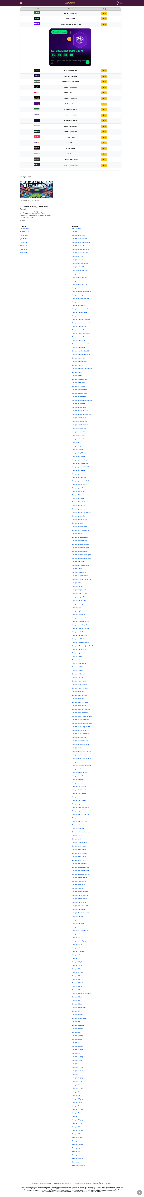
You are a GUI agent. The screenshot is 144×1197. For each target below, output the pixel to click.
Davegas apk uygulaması (80, 263)
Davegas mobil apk (78, 691)
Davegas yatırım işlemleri (80, 895)
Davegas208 (76, 1032)
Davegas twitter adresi (79, 825)
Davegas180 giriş (77, 972)
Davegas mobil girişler (79, 705)
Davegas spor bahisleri (79, 800)
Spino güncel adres (78, 1155)
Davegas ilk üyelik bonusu (80, 575)
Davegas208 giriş (77, 1035)
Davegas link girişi (77, 670)
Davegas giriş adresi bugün (80, 463)
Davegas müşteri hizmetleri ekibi (82, 723)
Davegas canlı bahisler (79, 326)
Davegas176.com (77, 934)
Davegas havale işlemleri (79, 540)
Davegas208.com (77, 1039)
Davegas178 (76, 948)
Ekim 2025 (23, 249)
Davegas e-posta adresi (79, 417)
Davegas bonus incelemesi (80, 298)
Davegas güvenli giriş (78, 505)
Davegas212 (76, 1074)
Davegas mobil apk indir (79, 695)
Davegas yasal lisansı (78, 884)
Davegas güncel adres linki (80, 481)
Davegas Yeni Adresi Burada (81, 913)
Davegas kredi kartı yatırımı (80, 642)
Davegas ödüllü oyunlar (79, 737)
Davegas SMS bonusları (79, 786)
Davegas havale (77, 533)
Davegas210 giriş (77, 1056)
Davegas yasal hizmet (79, 881)
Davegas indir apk (77, 586)
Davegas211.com (77, 1070)
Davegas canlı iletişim (78, 358)
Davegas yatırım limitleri (79, 898)
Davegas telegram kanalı (79, 821)
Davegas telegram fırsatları (80, 818)
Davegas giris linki (77, 474)
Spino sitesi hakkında (78, 1165)
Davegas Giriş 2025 (78, 449)
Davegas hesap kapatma (79, 551)
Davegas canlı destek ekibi (80, 344)
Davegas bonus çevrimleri (80, 295)
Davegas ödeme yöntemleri (80, 733)
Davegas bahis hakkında (79, 277)
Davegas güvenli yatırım (79, 519)
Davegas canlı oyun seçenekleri (82, 368)
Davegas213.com (77, 1092)
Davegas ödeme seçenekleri (81, 726)
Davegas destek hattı (78, 403)
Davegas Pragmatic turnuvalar (81, 765)
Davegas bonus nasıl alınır (80, 302)
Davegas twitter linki (78, 828)
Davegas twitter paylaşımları (81, 832)
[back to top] (139, 1192)
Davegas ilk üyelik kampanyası (81, 579)
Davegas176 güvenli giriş (80, 930)
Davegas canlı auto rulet (79, 312)
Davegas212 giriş (77, 1078)
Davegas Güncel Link (78, 495)
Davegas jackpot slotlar (79, 597)
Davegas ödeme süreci (79, 730)
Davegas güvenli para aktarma (81, 512)
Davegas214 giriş (77, 1099)
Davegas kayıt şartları (79, 614)
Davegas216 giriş (77, 1120)
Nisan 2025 (23, 252)
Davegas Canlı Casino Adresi (81, 333)
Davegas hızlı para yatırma (80, 565)
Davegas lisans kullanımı (79, 684)
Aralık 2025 (23, 242)
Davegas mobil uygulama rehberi (82, 716)
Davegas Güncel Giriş (79, 491)
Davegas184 (76, 1011)
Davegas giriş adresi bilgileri (80, 460)
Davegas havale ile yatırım (80, 537)
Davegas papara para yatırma (81, 751)
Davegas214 (76, 1095)
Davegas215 (76, 1106)
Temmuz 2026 (24, 231)
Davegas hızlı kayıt (27, 200)
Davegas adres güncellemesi (81, 242)
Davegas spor (76, 797)
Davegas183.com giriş (79, 1007)
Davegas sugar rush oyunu (80, 807)
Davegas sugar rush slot (79, 811)
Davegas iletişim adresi (79, 572)
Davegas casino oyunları (79, 379)
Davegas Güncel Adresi (79, 484)
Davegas (74, 231)
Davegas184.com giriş (79, 1018)
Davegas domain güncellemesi (81, 414)
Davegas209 (76, 1042)
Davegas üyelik (76, 839)
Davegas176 (76, 927)
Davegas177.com (77, 944)
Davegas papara (77, 747)
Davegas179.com (77, 965)
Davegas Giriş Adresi (78, 453)
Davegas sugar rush (78, 804)
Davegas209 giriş (77, 1046)
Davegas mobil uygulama (80, 712)
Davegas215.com (77, 1113)
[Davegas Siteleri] (69, 2)
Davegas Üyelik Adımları (79, 842)
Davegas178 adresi (78, 951)
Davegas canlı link (77, 365)
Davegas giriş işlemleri (79, 470)
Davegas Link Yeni (77, 677)
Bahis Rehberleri (77, 228)
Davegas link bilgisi (78, 667)
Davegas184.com (77, 1014)
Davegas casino (77, 375)
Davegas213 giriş (77, 1088)
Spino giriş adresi (77, 1144)
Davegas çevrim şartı (78, 386)
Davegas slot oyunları (78, 779)
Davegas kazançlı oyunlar (80, 625)
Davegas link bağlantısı (79, 663)
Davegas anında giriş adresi (80, 249)
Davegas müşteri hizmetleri (80, 719)
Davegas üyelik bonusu (79, 846)
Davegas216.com (77, 1123)
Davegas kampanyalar (79, 600)
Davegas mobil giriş (78, 698)
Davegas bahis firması (79, 274)
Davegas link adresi (78, 660)
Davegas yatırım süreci (79, 902)
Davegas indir (76, 582)
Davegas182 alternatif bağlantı (81, 993)
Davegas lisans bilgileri (79, 681)
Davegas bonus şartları (79, 305)
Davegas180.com (77, 976)
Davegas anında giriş (78, 245)
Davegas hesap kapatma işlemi (81, 554)
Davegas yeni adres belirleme (81, 905)
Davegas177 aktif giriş (79, 941)
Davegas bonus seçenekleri (80, 309)
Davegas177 (76, 937)
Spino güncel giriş (77, 1158)
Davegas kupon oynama (79, 653)
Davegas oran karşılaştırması (81, 744)
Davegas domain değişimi (80, 410)
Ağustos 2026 (24, 228)
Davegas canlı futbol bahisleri (81, 351)
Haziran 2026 (24, 235)
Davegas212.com (77, 1081)
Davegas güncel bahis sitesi (80, 488)
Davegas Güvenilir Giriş (79, 502)
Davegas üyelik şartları (79, 856)
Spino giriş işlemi (77, 1148)
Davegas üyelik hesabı (79, 849)
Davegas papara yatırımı (79, 755)
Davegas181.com (77, 986)
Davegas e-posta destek (79, 421)
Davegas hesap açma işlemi (80, 547)
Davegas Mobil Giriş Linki (80, 702)
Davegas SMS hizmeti (79, 790)
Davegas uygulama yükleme (81, 874)
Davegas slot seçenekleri (79, 783)
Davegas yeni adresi (78, 909)
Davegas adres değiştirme (80, 238)
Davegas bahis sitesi (78, 288)
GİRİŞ (104, 13)
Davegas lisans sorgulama (80, 688)
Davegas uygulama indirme (80, 867)
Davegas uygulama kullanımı (81, 870)
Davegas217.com (77, 1134)
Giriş (120, 3)
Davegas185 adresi (78, 1025)
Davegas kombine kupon (79, 635)
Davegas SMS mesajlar (79, 793)
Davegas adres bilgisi (78, 235)
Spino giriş (75, 1141)
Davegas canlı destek (78, 340)
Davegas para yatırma (79, 762)
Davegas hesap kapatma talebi (81, 558)
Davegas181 (76, 979)
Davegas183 (76, 1000)
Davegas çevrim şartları (79, 389)
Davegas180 (76, 969)
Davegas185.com (77, 1028)
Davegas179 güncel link (79, 962)
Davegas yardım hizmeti (79, 877)
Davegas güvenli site (78, 516)
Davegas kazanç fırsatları (80, 618)
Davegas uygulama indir (79, 863)
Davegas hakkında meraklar (80, 530)
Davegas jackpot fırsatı (79, 590)
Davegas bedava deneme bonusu (82, 291)
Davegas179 (76, 958)
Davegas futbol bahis (78, 435)
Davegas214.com (77, 1102)
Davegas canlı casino (78, 330)
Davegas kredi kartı (78, 639)
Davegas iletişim (77, 568)
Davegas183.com (77, 1004)
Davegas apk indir (77, 259)
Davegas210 (76, 1053)
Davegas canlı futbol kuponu (81, 354)
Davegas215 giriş (77, 1109)
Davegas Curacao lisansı (79, 393)
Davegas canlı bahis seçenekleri (82, 323)
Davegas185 (76, 1021)
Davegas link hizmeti (78, 674)
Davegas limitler (77, 656)
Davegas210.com (77, 1060)
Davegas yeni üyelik (78, 923)
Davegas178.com (77, 955)
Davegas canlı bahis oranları (81, 319)
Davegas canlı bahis (78, 316)
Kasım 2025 (24, 245)
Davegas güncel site (78, 498)
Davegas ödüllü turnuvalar (80, 740)
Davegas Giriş (76, 446)
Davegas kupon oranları (79, 649)
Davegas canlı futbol (78, 347)
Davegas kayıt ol (26, 203)
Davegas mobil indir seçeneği (81, 709)
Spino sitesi (75, 1162)
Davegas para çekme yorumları (81, 758)
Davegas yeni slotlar (78, 920)
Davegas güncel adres (79, 477)
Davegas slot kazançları (79, 772)
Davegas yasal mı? (78, 888)
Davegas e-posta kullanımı (80, 424)
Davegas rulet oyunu (78, 769)
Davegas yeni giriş (77, 916)
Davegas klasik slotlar (78, 632)
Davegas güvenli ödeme (79, 509)
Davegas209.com (77, 1049)
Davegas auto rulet (78, 267)
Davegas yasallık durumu (80, 891)
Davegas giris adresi (78, 456)
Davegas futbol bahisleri (79, 439)
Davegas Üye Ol (77, 835)
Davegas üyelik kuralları (79, 853)
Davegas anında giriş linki (80, 252)
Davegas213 (76, 1085)
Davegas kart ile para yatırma (81, 604)
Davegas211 (76, 1063)
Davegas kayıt (39, 200)
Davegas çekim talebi (78, 382)
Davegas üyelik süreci (79, 860)
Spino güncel (76, 1151)
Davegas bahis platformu (79, 284)
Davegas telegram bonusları (81, 814)
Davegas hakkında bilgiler (80, 526)
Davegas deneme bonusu (80, 396)
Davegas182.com (77, 997)
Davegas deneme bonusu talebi (82, 400)
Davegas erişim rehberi (79, 432)
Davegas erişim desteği (79, 428)
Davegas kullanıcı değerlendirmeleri (83, 646)
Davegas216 (76, 1116)
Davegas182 (76, 990)
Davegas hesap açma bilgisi (80, 544)
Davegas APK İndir (78, 256)
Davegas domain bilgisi (79, 407)
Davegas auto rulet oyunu (80, 270)
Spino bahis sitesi (77, 1137)
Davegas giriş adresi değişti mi (81, 467)
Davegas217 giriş (77, 1130)
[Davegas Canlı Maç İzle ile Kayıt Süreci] (36, 189)
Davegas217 (76, 1127)
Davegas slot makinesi (79, 776)
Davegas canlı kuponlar (79, 361)
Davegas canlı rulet (78, 372)
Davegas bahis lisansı (79, 281)
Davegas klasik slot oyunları (80, 628)
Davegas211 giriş (77, 1067)
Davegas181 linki (77, 983)
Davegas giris (76, 442)
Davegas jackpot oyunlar (79, 593)
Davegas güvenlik (77, 523)
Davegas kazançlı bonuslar (80, 621)
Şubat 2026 (23, 238)
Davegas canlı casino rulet (80, 337)
